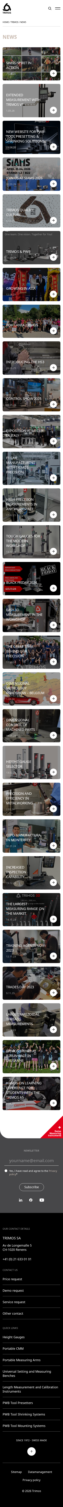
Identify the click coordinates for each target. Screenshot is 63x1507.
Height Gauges (14, 1337)
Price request (12, 1279)
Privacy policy (31, 1480)
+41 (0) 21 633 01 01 (17, 1259)
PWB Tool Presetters (18, 1403)
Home (6, 22)
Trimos (15, 22)
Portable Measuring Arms (22, 1360)
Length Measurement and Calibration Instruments (30, 1389)
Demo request (13, 1290)
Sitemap (16, 1472)
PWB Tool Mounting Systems (24, 1426)
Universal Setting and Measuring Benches (27, 1373)
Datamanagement (40, 1472)
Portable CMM (13, 1348)
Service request (14, 1302)
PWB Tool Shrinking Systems (24, 1414)
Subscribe (31, 1187)
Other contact (13, 1313)
